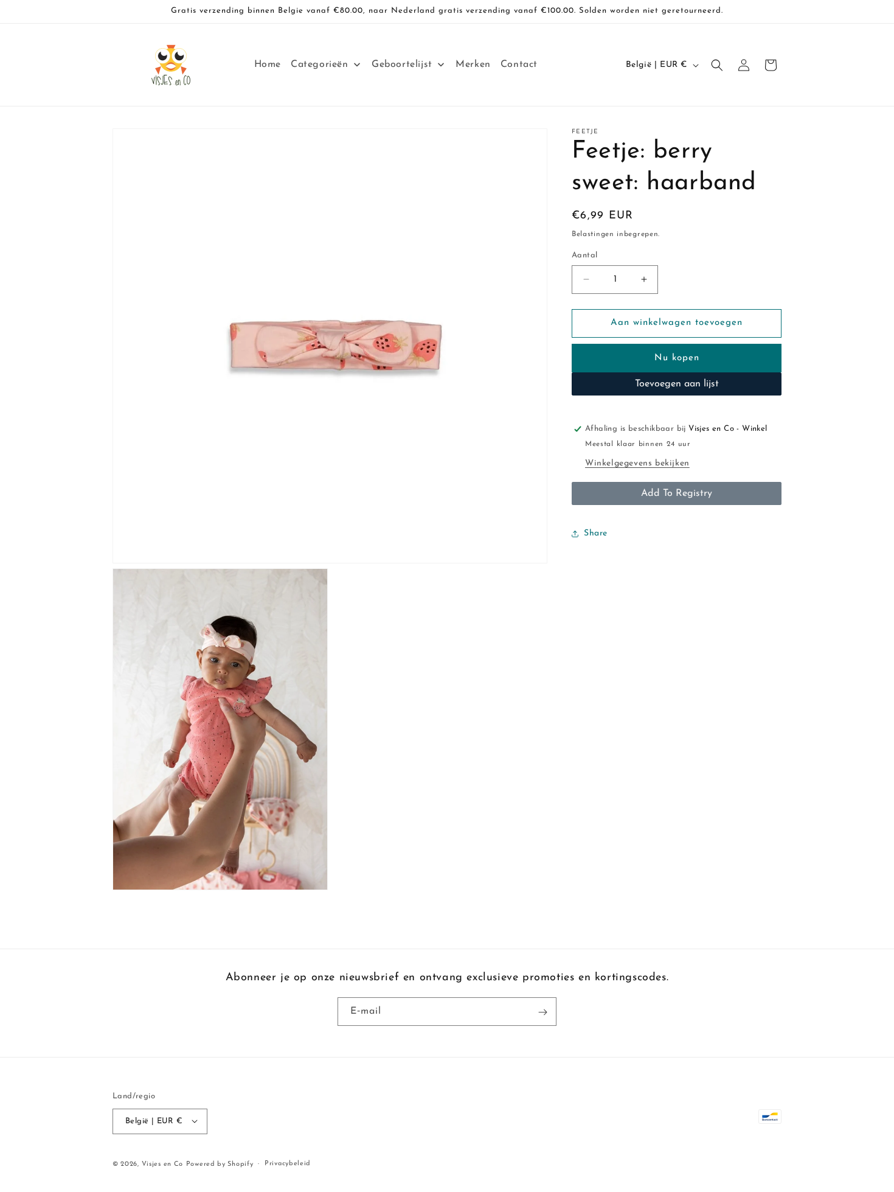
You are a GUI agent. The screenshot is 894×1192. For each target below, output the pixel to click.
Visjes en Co (162, 1163)
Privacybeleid (288, 1163)
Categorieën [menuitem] (319, 64)
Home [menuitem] (267, 64)
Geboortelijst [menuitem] (402, 64)
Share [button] (596, 533)
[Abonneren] (542, 1012)
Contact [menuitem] (519, 64)
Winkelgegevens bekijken (637, 463)
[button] (717, 65)
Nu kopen (676, 358)
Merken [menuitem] (473, 64)
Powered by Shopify (220, 1163)
